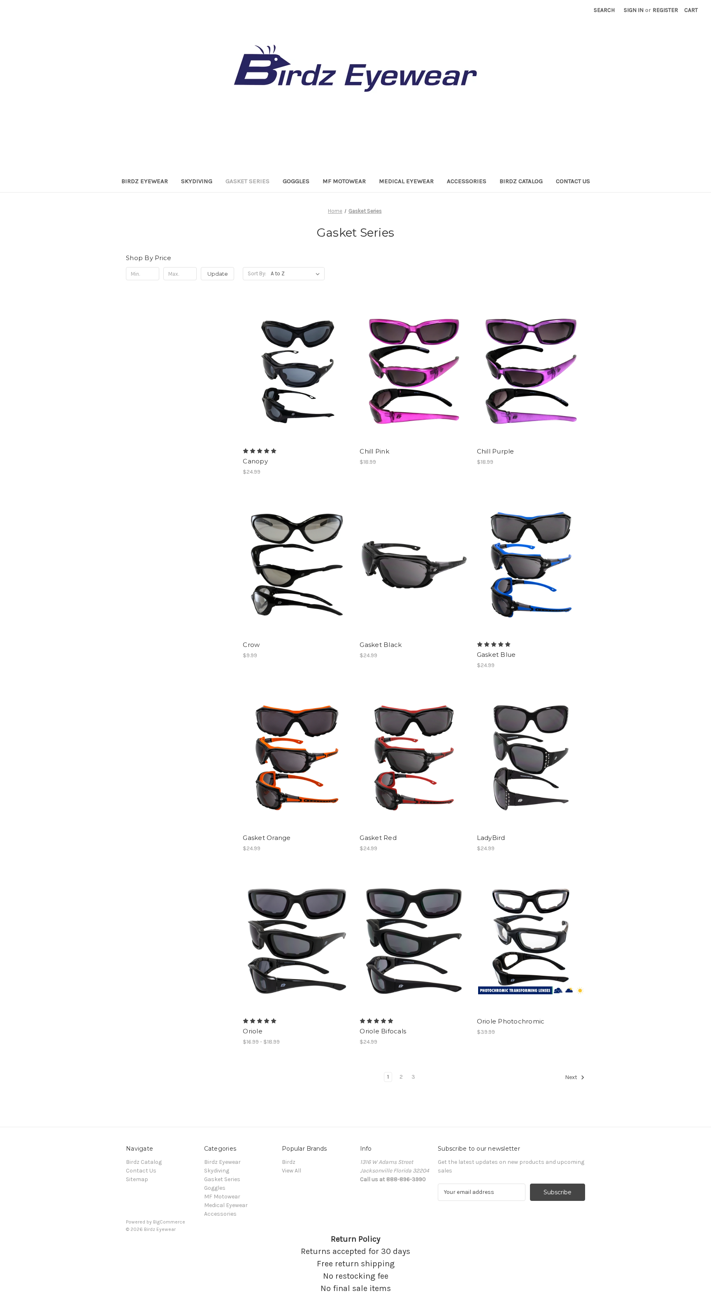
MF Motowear (344, 181)
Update (217, 273)
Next (572, 1077)
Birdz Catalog (521, 181)
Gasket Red (378, 838)
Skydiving (196, 181)
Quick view (290, 357)
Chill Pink (374, 451)
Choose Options (297, 386)
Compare (294, 371)
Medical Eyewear (406, 181)
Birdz (288, 1161)
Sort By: (257, 273)
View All (291, 1170)
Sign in (634, 10)
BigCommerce (169, 1222)
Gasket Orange (266, 838)
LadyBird (491, 838)
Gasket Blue (496, 654)
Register (665, 10)
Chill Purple (495, 451)
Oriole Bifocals (383, 1031)
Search (604, 10)
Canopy (255, 461)
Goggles (296, 181)
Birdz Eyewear (144, 181)
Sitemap (137, 1179)
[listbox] (297, 274)
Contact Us (573, 181)
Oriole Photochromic (511, 1021)
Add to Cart (296, 579)
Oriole (253, 1031)
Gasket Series (247, 181)
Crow (251, 645)
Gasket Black (381, 645)
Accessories (466, 181)
